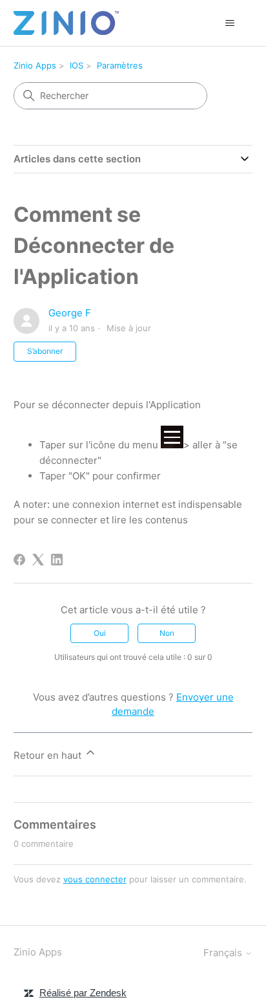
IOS (76, 65)
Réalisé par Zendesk (83, 992)
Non (166, 633)
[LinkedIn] (57, 559)
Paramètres (120, 65)
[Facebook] (19, 559)
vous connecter (95, 879)
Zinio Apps (35, 65)
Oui (100, 633)
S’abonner (45, 351)
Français (224, 952)
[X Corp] (38, 559)
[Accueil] (66, 23)
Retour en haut (49, 755)
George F (69, 313)
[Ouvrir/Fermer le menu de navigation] (229, 23)
